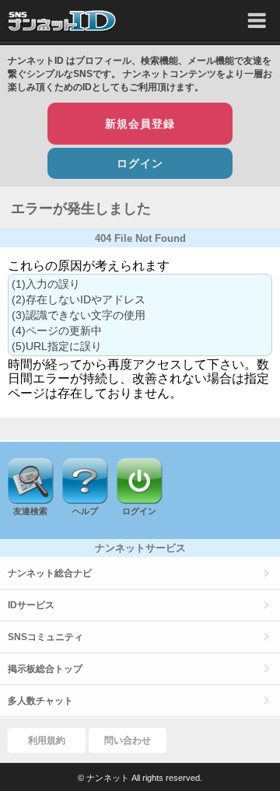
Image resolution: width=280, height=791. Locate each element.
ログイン (140, 163)
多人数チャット (40, 700)
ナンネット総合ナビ (50, 573)
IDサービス (31, 605)
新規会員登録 (140, 123)
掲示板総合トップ (45, 668)
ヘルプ (85, 511)
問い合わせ (127, 740)
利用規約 (46, 740)
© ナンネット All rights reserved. (140, 777)
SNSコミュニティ (45, 637)
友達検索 (30, 511)
